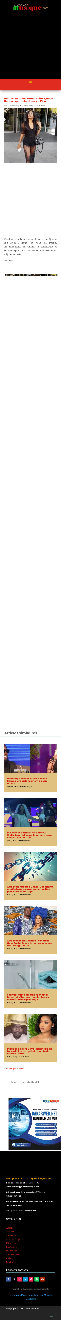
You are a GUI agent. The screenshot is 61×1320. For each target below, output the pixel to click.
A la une (10, 1231)
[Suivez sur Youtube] (42, 1279)
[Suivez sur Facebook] (8, 1279)
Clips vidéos (11, 1242)
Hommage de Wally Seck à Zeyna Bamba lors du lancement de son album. (27, 781)
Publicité (10, 1262)
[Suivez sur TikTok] (31, 1279)
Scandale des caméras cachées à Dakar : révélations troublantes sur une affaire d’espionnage (28, 997)
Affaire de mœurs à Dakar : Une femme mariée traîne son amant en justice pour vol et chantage (30, 889)
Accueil (9, 1227)
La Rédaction (12, 105)
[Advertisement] (30, 48)
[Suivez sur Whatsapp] (36, 1279)
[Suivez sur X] (14, 1279)
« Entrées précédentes (14, 1068)
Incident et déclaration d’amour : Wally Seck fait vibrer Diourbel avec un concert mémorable (30, 835)
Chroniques (11, 1235)
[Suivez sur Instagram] (19, 1279)
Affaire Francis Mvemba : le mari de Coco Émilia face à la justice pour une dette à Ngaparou (29, 943)
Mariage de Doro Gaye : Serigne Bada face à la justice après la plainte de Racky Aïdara (29, 1051)
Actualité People (39, 105)
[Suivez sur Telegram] (25, 1279)
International (11, 1250)
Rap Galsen (11, 1246)
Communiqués (12, 1254)
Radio (8, 1258)
